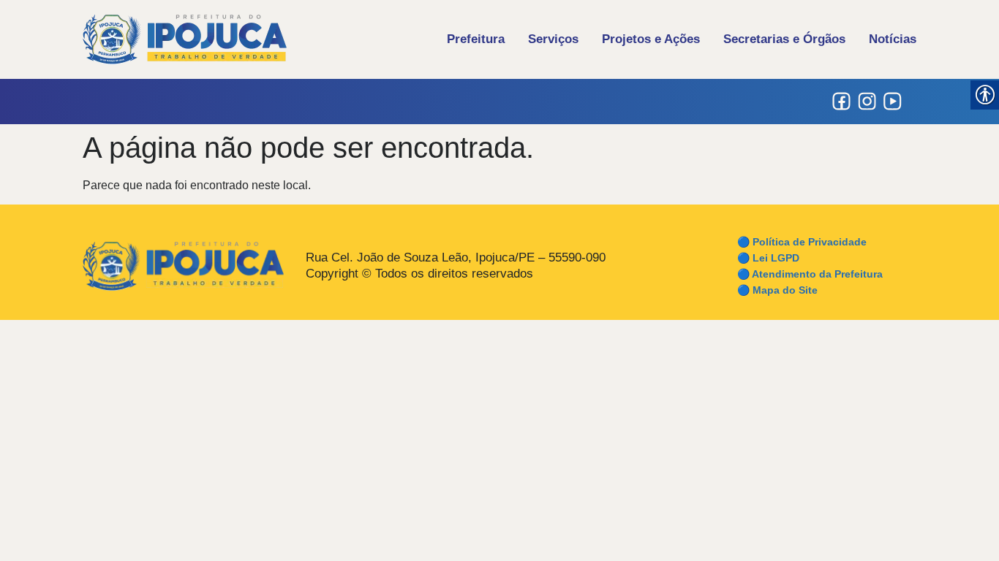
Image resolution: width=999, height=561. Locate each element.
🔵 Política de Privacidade (802, 242)
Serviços (553, 39)
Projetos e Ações (651, 39)
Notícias (892, 39)
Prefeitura (476, 39)
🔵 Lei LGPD (768, 258)
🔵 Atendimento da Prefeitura (810, 274)
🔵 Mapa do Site (777, 290)
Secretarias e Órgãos (784, 39)
